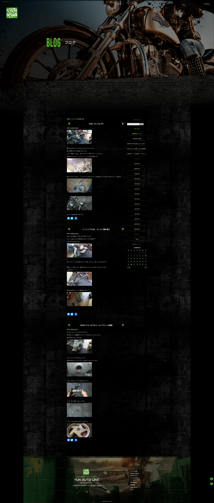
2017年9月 (137, 179)
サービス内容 (133, 471)
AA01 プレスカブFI (96, 124)
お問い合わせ (133, 487)
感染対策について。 (137, 133)
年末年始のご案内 (137, 138)
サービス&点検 (134, 478)
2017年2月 (137, 214)
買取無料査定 (133, 482)
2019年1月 (137, 173)
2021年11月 (137, 163)
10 (145, 255)
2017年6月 (137, 194)
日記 (137, 239)
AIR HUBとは (133, 475)
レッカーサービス (135, 480)
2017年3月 (137, 209)
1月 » (146, 267)
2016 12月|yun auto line (7, 1)
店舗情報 (132, 484)
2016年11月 (137, 229)
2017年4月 (137, 204)
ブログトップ (137, 119)
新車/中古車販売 (134, 473)
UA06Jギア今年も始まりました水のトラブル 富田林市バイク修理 (137, 143)
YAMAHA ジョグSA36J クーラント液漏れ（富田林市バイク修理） (137, 153)
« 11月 (128, 267)
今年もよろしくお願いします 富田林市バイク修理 (137, 148)
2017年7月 (137, 189)
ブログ (132, 489)
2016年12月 (137, 224)
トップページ (133, 468)
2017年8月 (137, 184)
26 (131, 264)
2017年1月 (137, 219)
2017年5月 (137, 199)
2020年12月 (137, 168)
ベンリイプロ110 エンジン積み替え (96, 229)
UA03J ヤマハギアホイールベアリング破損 (96, 325)
